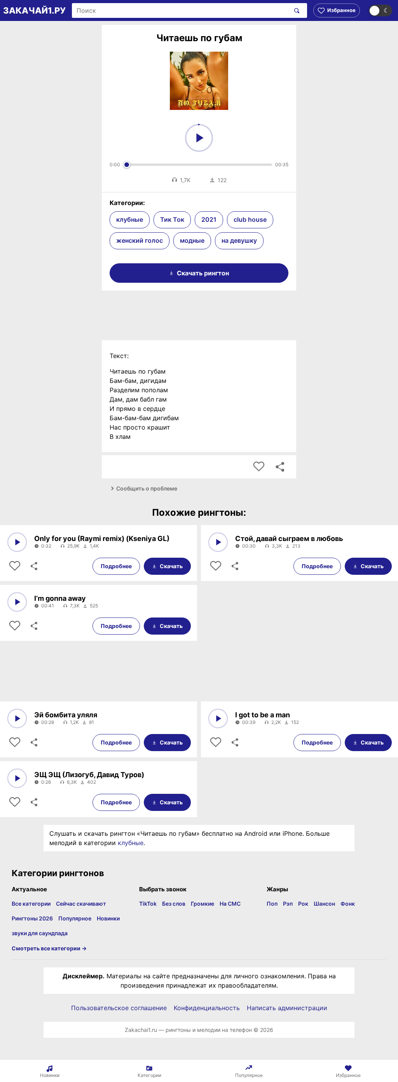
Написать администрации (287, 1008)
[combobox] (180, 10)
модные (192, 240)
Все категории (31, 903)
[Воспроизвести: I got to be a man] (218, 718)
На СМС (230, 903)
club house (250, 219)
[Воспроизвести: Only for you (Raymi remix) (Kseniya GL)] (17, 542)
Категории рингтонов (58, 873)
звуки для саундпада (40, 933)
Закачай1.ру (34, 10)
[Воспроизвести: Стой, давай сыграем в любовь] (218, 542)
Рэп (288, 903)
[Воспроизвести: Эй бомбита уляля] (17, 718)
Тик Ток (172, 219)
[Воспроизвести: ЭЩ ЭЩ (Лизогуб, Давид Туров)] (17, 778)
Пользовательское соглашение (119, 1008)
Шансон (324, 903)
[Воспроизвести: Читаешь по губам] (199, 137)
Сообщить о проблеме (146, 488)
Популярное (74, 918)
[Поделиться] (33, 566)
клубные (129, 219)
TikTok (148, 903)
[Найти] (295, 10)
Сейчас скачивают (81, 903)
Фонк (347, 903)
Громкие (202, 903)
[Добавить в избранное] (258, 466)
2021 (208, 219)
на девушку (239, 240)
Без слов (173, 903)
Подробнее (116, 566)
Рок (303, 903)
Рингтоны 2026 (32, 918)
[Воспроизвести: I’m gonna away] (17, 602)
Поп (272, 903)
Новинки (108, 918)
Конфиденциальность (207, 1008)
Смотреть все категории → (49, 948)
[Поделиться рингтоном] (279, 466)
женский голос (139, 240)
